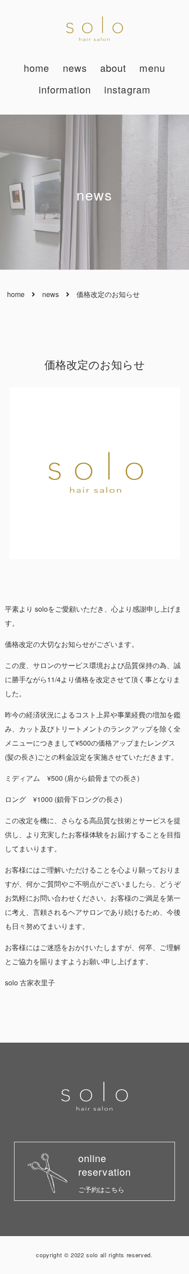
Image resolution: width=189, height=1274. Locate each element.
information (65, 89)
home (36, 67)
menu (152, 67)
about (113, 67)
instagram (127, 89)
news (75, 67)
